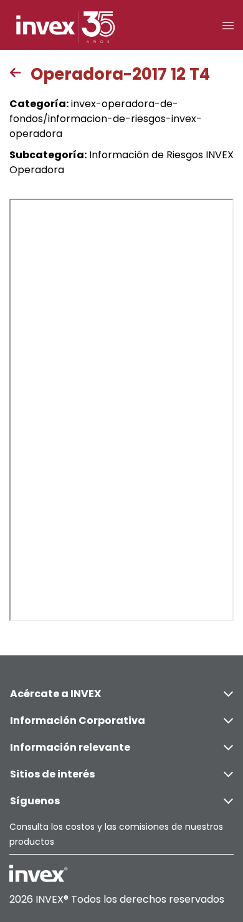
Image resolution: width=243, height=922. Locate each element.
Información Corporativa (77, 720)
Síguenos (35, 801)
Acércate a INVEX (55, 694)
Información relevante (70, 747)
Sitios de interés (52, 774)
